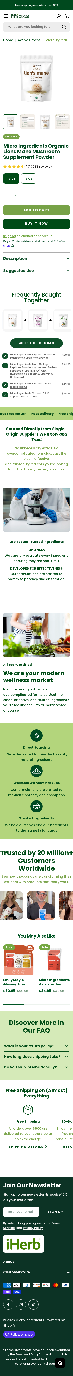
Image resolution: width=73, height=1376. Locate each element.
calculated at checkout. (27, 236)
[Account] (59, 16)
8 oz (28, 178)
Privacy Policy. (33, 1228)
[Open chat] (60, 1363)
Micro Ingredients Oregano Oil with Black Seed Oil (31, 385)
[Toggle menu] (5, 16)
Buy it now (36, 223)
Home (8, 40)
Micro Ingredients (30, 1320)
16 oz (11, 178)
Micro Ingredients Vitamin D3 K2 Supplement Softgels (29, 395)
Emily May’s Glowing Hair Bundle (14, 982)
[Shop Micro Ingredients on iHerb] (23, 1244)
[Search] (64, 26)
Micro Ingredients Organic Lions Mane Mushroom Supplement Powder (33, 356)
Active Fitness (29, 40)
